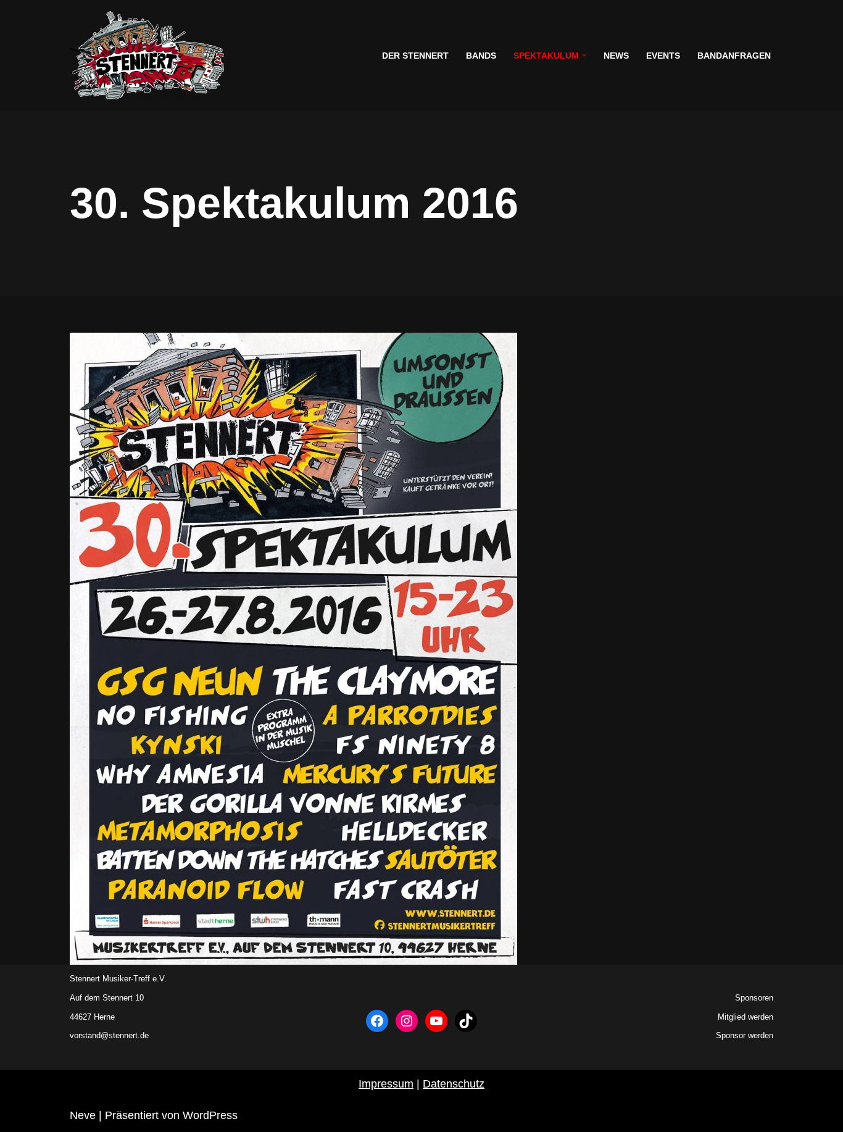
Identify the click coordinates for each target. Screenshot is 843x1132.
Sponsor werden (744, 1035)
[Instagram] (407, 1021)
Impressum (386, 1084)
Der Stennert (415, 55)
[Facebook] (377, 1021)
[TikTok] (466, 1021)
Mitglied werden (745, 1017)
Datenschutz (453, 1084)
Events (663, 55)
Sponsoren (754, 997)
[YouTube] (436, 1021)
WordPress (210, 1115)
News (616, 55)
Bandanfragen (734, 55)
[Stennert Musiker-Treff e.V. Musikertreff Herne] (147, 55)
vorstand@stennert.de (109, 1035)
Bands (481, 55)
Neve (83, 1115)
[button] (584, 55)
